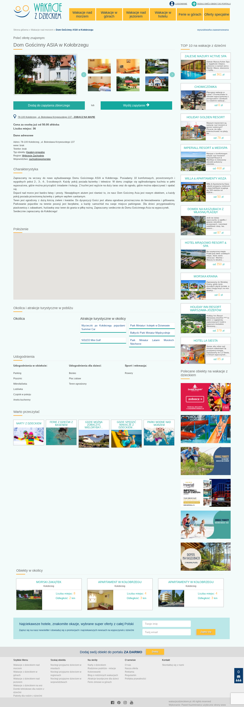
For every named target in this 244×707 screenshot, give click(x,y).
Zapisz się (206, 632)
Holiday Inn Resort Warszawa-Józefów (205, 308)
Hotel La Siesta (206, 340)
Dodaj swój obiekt (214, 4)
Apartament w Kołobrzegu (120, 582)
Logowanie (181, 4)
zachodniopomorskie (40, 159)
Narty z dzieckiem (28, 423)
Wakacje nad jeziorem (136, 14)
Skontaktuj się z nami (173, 665)
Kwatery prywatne (35, 152)
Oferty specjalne (216, 14)
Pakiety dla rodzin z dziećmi (27, 695)
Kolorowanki (94, 671)
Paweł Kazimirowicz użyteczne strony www (203, 705)
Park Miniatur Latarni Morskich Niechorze (152, 342)
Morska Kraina (206, 276)
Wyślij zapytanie (134, 105)
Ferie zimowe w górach (100, 682)
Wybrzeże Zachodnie (33, 155)
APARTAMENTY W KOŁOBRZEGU (191, 582)
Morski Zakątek (48, 582)
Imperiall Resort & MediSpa (205, 147)
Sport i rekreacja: (136, 365)
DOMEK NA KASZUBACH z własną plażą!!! (206, 210)
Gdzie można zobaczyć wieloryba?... (94, 425)
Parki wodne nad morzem (159, 423)
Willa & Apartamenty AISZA (205, 178)
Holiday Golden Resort (206, 117)
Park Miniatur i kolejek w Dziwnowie (150, 325)
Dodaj (155, 651)
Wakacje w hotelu (163, 14)
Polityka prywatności (135, 678)
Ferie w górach (190, 14)
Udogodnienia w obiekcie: (30, 365)
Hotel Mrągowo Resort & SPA (205, 244)
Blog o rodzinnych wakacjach (103, 675)
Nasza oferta (131, 668)
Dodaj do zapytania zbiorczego (49, 105)
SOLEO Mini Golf (91, 340)
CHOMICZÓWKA (205, 86)
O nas (128, 665)
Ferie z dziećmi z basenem (61, 423)
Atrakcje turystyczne (95, 319)
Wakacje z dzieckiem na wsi (27, 685)
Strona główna (20, 30)
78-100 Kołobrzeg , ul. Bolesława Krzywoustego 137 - (56, 117)
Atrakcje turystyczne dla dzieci (103, 678)
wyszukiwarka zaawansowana (213, 30)
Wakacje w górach (109, 14)
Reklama (129, 671)
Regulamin (130, 675)
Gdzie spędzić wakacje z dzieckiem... (126, 425)
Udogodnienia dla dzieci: (85, 365)
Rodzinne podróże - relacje (102, 668)
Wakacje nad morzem (82, 14)
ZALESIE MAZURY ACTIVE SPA (205, 56)
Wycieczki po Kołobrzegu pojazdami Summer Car (103, 327)
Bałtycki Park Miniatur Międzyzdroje (150, 332)
